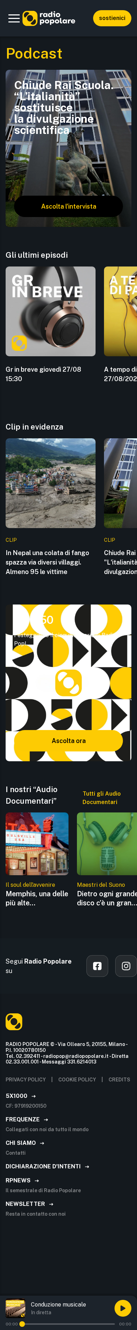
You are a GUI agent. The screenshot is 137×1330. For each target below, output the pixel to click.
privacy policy (26, 1079)
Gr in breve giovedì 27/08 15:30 (43, 374)
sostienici (112, 18)
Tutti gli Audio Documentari (102, 797)
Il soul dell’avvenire (30, 885)
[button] (14, 18)
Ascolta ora (69, 740)
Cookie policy (77, 1079)
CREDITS (119, 1079)
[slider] (22, 1324)
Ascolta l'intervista (68, 206)
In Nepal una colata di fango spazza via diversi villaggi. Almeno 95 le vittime (47, 562)
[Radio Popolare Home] (48, 18)
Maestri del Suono (101, 885)
